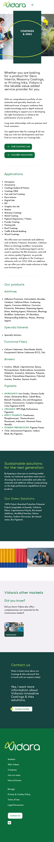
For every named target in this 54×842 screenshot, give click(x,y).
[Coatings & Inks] (14, 629)
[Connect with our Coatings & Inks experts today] (22, 709)
